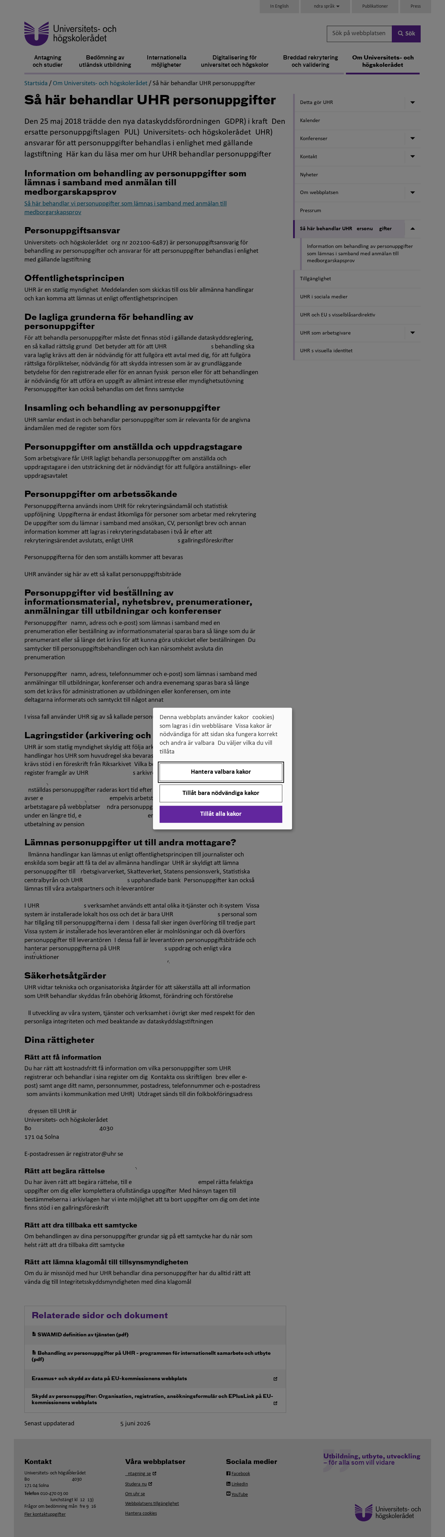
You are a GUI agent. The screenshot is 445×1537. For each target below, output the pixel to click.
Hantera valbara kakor (221, 772)
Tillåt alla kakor (221, 814)
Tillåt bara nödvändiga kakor (221, 793)
